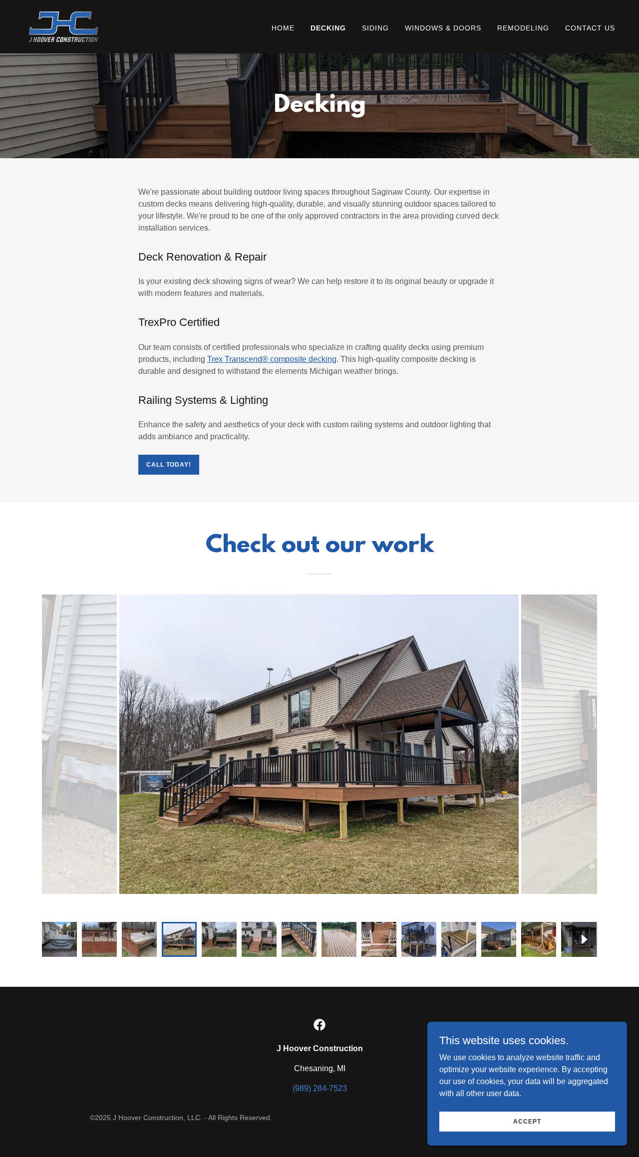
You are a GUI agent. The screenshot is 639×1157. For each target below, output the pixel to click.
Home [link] (283, 28)
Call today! (168, 464)
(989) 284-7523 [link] (320, 1088)
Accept (527, 1121)
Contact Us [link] (590, 28)
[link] (63, 26)
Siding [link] (375, 28)
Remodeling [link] (523, 28)
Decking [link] (328, 28)
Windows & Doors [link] (443, 28)
